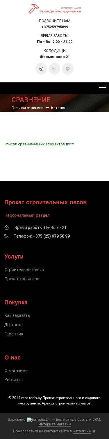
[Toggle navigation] (102, 88)
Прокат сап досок (21, 278)
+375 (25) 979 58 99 (51, 236)
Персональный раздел (27, 215)
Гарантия (13, 334)
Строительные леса (24, 269)
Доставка (13, 324)
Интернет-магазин (54, 424)
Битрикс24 (82, 431)
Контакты (14, 379)
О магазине (16, 370)
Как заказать (17, 315)
